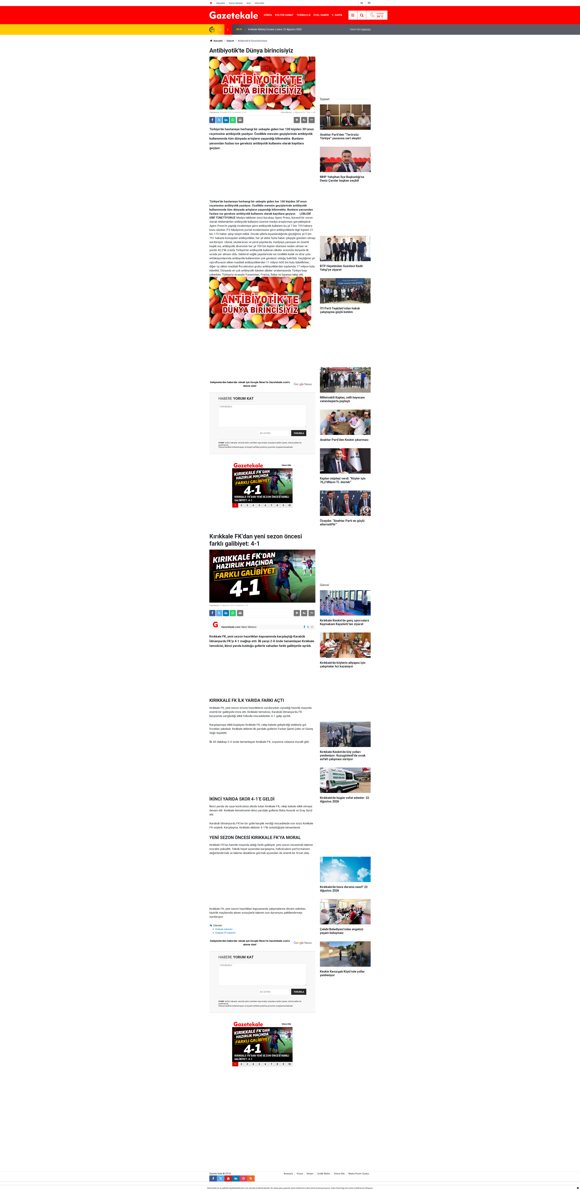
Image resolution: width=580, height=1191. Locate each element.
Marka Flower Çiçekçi (358, 1173)
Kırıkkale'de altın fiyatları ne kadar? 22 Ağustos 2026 (275, 29)
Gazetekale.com (230, 627)
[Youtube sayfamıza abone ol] (228, 1178)
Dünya (268, 14)
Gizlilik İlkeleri (323, 1173)
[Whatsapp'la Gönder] (233, 120)
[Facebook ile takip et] (304, 627)
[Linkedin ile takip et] (236, 1178)
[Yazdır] (240, 120)
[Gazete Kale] (233, 14)
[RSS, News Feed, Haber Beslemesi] (251, 1178)
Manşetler (220, 3)
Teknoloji (303, 14)
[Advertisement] (184, 80)
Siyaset (230, 41)
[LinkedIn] (226, 120)
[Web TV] (361, 3)
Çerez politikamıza (356, 1188)
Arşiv (248, 3)
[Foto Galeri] (369, 3)
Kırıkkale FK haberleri (225, 932)
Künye (300, 1173)
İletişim (310, 1173)
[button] (297, 120)
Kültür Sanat (284, 14)
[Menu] (353, 15)
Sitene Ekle (259, 3)
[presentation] (220, 29)
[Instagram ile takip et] (312, 627)
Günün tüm (360, 29)
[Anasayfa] (211, 3)
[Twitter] (219, 120)
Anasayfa (218, 41)
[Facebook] (212, 120)
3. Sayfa (337, 14)
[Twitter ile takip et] (308, 627)
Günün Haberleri (236, 3)
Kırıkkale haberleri (223, 929)
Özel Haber (321, 14)
